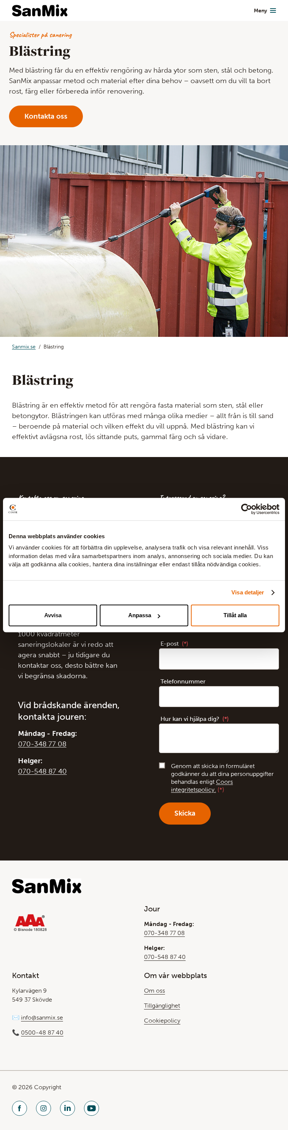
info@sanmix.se (42, 1017)
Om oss (154, 990)
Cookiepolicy (162, 1020)
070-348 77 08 (42, 744)
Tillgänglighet (162, 1005)
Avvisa (53, 615)
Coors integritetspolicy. (202, 785)
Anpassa (139, 615)
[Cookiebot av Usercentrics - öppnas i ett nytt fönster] (246, 509)
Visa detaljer (247, 592)
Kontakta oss (46, 116)
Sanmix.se (24, 347)
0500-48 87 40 (42, 1032)
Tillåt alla (235, 615)
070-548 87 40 (42, 771)
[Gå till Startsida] (40, 10)
